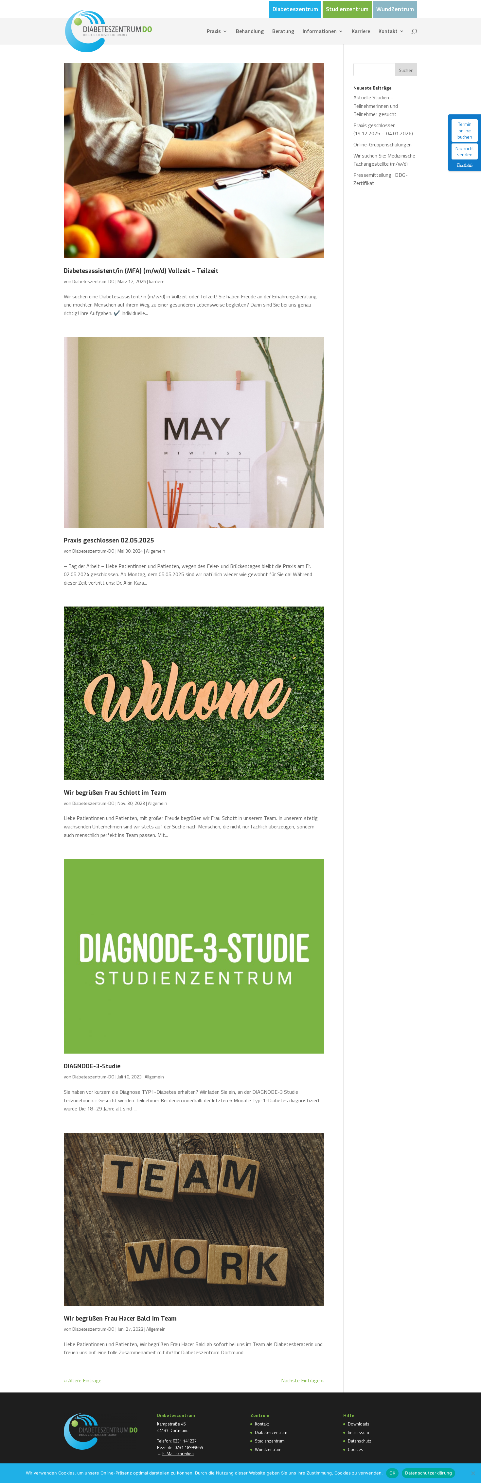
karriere (157, 281)
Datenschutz (359, 1441)
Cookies (355, 1449)
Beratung (283, 32)
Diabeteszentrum (295, 9)
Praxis (214, 32)
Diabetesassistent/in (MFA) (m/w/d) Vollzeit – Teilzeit (141, 271)
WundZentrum (395, 9)
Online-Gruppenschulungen (382, 144)
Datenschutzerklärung (428, 1472)
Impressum (358, 1432)
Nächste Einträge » (302, 1380)
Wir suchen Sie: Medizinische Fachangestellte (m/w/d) (384, 160)
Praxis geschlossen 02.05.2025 (109, 540)
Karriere (361, 32)
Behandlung (250, 32)
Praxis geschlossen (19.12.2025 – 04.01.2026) (383, 129)
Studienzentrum (347, 9)
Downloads (358, 1424)
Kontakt (388, 32)
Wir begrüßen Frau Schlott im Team (115, 793)
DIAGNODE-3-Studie (92, 1066)
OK (392, 1472)
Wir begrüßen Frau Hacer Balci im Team (120, 1319)
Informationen (320, 32)
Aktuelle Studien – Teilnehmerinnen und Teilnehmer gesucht (375, 105)
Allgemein (155, 550)
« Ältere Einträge (82, 1380)
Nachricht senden (464, 151)
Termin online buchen (464, 130)
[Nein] (473, 1473)
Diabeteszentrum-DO (93, 281)
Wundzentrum (268, 1449)
